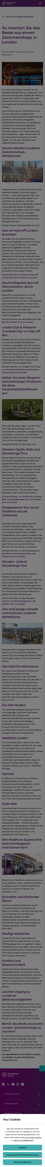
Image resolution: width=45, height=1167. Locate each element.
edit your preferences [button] (23, 1140)
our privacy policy (33, 1137)
